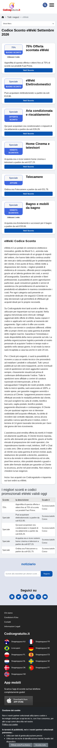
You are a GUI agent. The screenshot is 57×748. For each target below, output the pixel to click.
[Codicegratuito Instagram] (38, 596)
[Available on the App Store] (18, 701)
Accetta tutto (40, 745)
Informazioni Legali (12, 626)
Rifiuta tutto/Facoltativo (20, 745)
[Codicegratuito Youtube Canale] (45, 596)
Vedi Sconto (28, 70)
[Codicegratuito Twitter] (18, 596)
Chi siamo (8, 613)
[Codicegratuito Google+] (12, 596)
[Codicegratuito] (11, 6)
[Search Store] (45, 5)
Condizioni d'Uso (11, 617)
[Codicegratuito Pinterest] (31, 596)
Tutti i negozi (13, 17)
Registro (46, 574)
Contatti (7, 622)
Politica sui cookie (10, 724)
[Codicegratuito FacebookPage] (25, 596)
